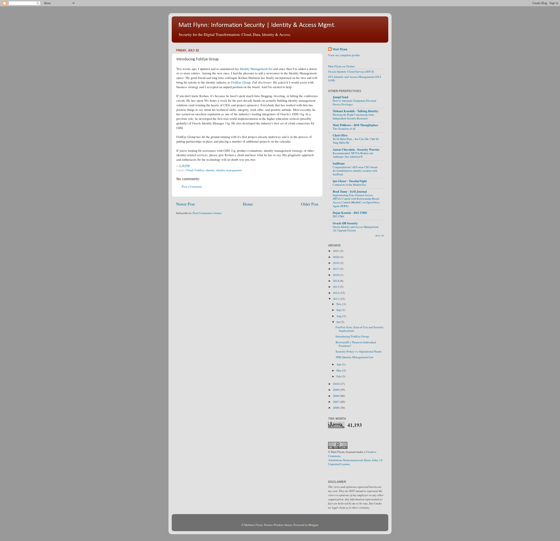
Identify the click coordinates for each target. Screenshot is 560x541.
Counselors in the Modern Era (349, 185)
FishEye (199, 170)
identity (210, 170)
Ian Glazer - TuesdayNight (350, 181)
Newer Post (185, 204)
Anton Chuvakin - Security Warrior (356, 149)
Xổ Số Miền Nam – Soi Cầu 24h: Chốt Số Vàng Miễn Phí (356, 141)
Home (248, 204)
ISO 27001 (338, 216)
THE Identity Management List (354, 357)
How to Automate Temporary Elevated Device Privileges (354, 102)
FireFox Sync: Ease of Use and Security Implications (360, 329)
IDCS (369, 71)
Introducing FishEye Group (352, 336)
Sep (339, 310)
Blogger (313, 525)
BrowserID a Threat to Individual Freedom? (356, 344)
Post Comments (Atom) (207, 213)
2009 (336, 390)
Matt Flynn (339, 49)
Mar (339, 370)
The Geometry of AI (344, 129)
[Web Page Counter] (335, 471)
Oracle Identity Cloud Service (346, 71)
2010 (336, 384)
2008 (336, 396)
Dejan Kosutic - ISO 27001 (350, 213)
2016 (336, 275)
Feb (339, 376)
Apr (339, 364)
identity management (229, 170)
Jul (338, 322)
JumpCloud (340, 97)
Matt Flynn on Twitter (341, 66)
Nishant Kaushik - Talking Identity (355, 111)
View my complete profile (344, 55)
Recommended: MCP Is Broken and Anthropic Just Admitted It (353, 155)
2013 (336, 287)
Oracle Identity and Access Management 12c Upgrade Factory (355, 228)
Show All (379, 235)
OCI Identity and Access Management (351, 77)
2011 (336, 299)
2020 (336, 257)
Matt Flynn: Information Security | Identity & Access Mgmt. (257, 25)
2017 (336, 269)
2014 (336, 281)
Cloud (189, 170)
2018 (336, 263)
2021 (336, 251)
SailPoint (339, 163)
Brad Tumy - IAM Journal (350, 191)
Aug (339, 316)
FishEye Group (240, 82)
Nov (339, 304)
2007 (336, 402)
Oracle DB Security (345, 223)
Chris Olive (340, 135)
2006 (336, 408)
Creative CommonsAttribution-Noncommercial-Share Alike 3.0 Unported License (355, 458)
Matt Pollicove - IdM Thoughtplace (355, 125)
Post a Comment (192, 186)
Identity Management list (256, 68)
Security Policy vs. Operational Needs (359, 351)
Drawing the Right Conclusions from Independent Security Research (353, 116)
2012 (336, 293)
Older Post (309, 204)
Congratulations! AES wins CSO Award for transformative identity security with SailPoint (355, 170)
